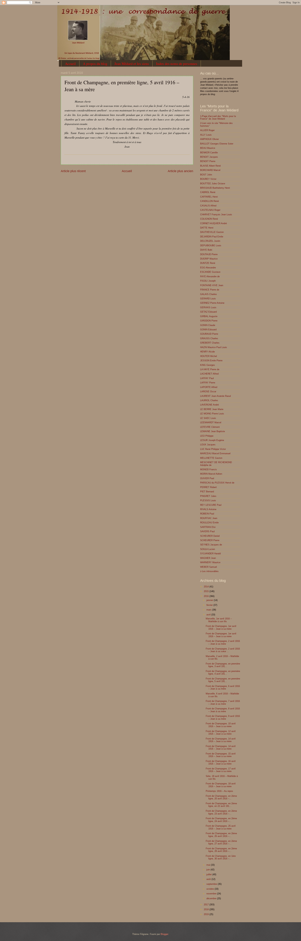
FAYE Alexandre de (210, 276)
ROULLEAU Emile (209, 522)
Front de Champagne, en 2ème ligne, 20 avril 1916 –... (221, 797)
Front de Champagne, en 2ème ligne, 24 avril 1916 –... (221, 819)
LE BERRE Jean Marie (211, 409)
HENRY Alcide (207, 351)
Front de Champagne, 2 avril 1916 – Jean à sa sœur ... (223, 650)
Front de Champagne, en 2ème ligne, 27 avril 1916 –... (221, 842)
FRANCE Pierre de (209, 289)
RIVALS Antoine (208, 509)
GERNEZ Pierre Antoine (212, 303)
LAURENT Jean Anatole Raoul (215, 396)
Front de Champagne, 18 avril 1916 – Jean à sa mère (221, 785)
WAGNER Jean (208, 558)
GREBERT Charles (209, 342)
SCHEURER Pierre (209, 540)
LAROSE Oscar (208, 391)
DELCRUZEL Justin (210, 241)
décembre (211, 898)
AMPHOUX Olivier (209, 139)
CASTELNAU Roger (210, 210)
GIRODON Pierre (208, 320)
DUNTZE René (207, 263)
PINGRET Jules (208, 496)
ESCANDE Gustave (210, 272)
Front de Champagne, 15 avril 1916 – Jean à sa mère (221, 755)
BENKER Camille (209, 152)
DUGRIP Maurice (209, 258)
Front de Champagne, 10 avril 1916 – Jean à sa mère (221, 724)
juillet (209, 874)
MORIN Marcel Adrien (211, 474)
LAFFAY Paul (207, 378)
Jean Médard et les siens (131, 63)
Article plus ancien (180, 171)
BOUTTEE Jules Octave (212, 183)
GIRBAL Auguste (208, 316)
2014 (206, 586)
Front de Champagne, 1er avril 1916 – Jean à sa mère (221, 627)
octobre (210, 889)
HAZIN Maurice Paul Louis (213, 347)
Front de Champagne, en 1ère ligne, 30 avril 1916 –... (221, 857)
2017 (206, 904)
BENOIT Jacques (209, 157)
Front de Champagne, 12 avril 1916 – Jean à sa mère (221, 732)
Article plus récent (73, 171)
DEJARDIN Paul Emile (211, 236)
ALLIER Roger (207, 130)
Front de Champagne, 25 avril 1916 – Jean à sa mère (221, 827)
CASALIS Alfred (208, 205)
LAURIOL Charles (209, 400)
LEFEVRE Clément (210, 427)
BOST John (206, 174)
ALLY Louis (206, 134)
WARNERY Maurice (210, 562)
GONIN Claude (207, 325)
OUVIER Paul (207, 478)
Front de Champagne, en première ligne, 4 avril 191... (223, 672)
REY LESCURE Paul (210, 505)
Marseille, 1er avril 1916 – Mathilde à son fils (219, 620)
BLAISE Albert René (210, 165)
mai (208, 865)
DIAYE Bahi (206, 250)
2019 (206, 914)
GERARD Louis (208, 298)
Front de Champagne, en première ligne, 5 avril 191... (223, 680)
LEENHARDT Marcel (210, 422)
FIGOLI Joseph (208, 280)
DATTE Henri (206, 227)
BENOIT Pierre (207, 161)
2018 (206, 909)
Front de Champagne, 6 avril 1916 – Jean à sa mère (223, 687)
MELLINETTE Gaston (211, 458)
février (209, 605)
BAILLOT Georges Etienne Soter (216, 143)
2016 (206, 596)
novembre (211, 893)
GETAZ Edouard (208, 311)
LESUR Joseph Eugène (212, 440)
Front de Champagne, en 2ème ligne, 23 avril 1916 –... (221, 812)
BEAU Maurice (207, 148)
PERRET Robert (208, 487)
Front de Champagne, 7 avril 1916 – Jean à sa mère (223, 702)
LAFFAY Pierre (207, 382)
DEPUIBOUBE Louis (210, 245)
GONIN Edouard (208, 329)
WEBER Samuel (208, 567)
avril (208, 614)
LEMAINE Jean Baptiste (212, 431)
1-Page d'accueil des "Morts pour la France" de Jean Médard (218, 117)
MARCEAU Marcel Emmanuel (215, 453)
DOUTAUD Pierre (209, 254)
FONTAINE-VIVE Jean (211, 285)
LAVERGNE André (209, 404)
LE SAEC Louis (208, 418)
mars (209, 609)
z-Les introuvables (209, 571)
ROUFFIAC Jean (208, 518)
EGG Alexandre (208, 267)
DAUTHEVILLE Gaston (212, 232)
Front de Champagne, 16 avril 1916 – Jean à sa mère (221, 762)
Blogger (164, 934)
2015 (206, 591)
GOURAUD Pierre (209, 334)
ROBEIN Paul (207, 513)
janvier (210, 600)
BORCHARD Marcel (210, 170)
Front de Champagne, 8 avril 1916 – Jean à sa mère (223, 709)
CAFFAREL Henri (209, 196)
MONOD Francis (208, 469)
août (208, 879)
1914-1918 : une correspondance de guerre (70, 10)
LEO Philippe (206, 436)
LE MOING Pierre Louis (212, 413)
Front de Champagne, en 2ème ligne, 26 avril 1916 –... (221, 834)
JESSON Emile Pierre (211, 360)
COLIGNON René (209, 219)
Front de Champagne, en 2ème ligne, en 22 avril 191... (221, 804)
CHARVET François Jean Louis (216, 214)
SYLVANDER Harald (210, 553)
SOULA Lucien (207, 549)
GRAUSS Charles (209, 338)
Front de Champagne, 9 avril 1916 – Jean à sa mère (223, 717)
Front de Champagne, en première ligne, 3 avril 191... (223, 665)
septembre (212, 884)
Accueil (70, 63)
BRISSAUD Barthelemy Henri (215, 188)
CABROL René (207, 192)
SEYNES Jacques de (211, 544)
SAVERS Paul (207, 531)
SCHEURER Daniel (210, 536)
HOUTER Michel (208, 356)
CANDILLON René (209, 201)
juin (208, 869)
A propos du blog (95, 63)
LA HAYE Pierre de (209, 369)
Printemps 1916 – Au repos (219, 791)
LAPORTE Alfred (208, 387)
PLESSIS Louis (208, 500)
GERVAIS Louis (208, 307)
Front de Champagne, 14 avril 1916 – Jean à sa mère (221, 740)
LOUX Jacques (207, 444)
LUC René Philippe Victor (213, 449)
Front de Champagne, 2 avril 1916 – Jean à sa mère (223, 642)
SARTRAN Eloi (207, 527)
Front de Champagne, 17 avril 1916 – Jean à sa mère (221, 770)
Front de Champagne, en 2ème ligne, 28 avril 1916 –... (221, 849)
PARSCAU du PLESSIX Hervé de (217, 482)
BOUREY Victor (208, 179)
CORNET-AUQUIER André (213, 223)
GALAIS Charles (208, 294)
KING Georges (207, 365)
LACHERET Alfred (209, 373)
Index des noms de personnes (176, 63)
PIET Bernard (207, 491)
